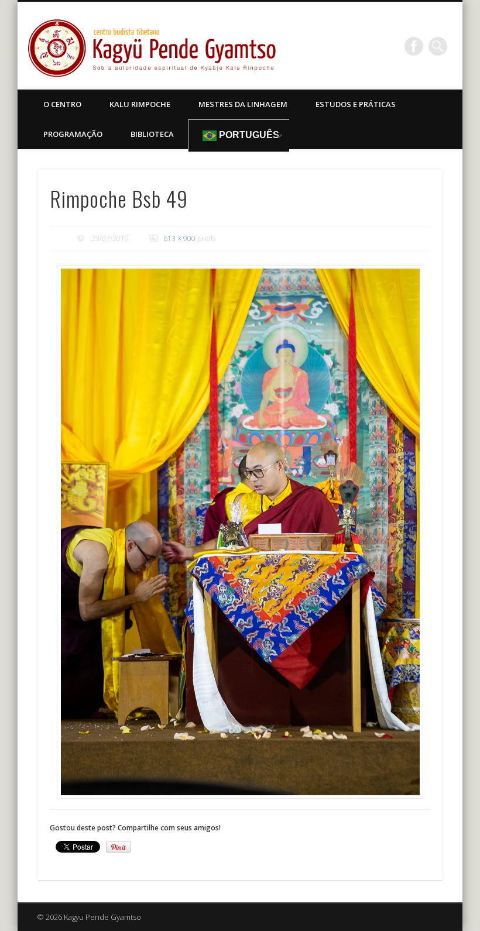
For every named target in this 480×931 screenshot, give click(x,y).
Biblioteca (152, 134)
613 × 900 (179, 238)
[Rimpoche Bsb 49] (240, 532)
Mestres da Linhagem (242, 104)
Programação (72, 134)
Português (248, 135)
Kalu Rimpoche (139, 104)
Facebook (413, 46)
